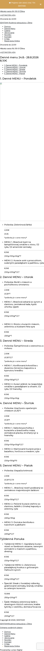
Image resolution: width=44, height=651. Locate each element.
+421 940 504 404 (7, 15)
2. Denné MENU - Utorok (15, 67)
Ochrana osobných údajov (11, 628)
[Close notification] (40, 4)
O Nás (7, 39)
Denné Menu (9, 29)
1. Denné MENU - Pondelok (15, 65)
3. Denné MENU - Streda (14, 69)
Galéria (7, 31)
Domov (7, 27)
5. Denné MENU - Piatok (14, 74)
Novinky (7, 35)
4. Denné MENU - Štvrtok (15, 72)
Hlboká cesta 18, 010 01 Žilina (12, 11)
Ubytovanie (9, 33)
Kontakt (7, 37)
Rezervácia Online (12, 41)
